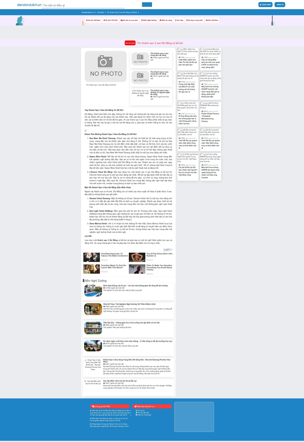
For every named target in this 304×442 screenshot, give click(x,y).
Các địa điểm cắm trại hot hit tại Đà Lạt (120, 381)
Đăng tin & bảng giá (144, 415)
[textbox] (83, 5)
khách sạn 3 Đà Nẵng (107, 240)
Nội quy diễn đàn (143, 413)
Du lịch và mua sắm (130, 20)
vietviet (181, 49)
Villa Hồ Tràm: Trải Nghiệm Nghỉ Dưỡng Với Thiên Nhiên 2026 (129, 304)
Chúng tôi (140, 410)
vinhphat (204, 49)
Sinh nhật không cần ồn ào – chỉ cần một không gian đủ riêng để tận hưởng (135, 285)
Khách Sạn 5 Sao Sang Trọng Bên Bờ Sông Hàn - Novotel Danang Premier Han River (136, 360)
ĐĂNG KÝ (280, 4)
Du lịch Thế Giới (111, 20)
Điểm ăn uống (166, 20)
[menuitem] (280, 4)
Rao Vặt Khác (213, 20)
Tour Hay (179, 20)
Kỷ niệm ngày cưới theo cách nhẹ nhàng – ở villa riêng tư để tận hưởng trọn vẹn (137, 341)
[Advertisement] (128, 123)
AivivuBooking (205, 103)
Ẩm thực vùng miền (195, 20)
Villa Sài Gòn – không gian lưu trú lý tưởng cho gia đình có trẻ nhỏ (131, 322)
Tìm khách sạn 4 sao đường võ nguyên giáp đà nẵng (160, 92)
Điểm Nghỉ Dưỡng (150, 20)
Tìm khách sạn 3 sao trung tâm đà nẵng (159, 73)
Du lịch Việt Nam (94, 20)
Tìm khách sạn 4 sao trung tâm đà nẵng (159, 54)
